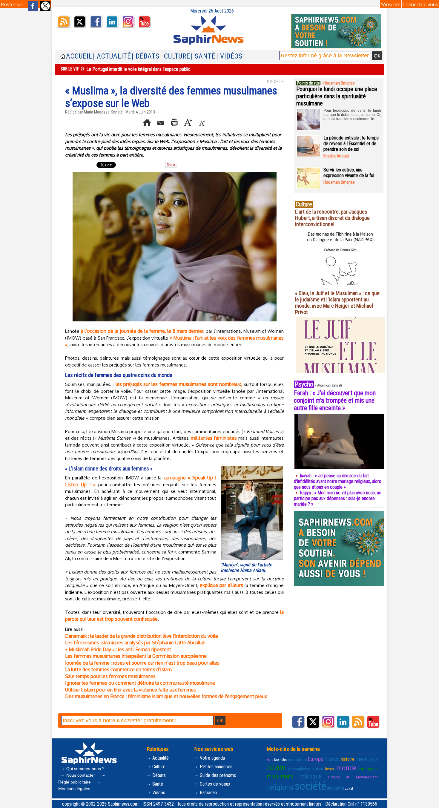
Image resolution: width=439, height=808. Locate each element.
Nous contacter (80, 775)
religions (280, 787)
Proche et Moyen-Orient (353, 777)
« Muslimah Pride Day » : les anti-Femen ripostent (118, 649)
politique (311, 776)
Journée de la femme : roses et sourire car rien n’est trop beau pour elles (142, 663)
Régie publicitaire (75, 782)
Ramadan (208, 792)
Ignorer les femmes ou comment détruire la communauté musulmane (140, 683)
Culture (158, 766)
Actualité (160, 758)
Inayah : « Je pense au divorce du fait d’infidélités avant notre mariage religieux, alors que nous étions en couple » (337, 481)
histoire (347, 759)
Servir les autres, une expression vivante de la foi (348, 172)
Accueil (79, 56)
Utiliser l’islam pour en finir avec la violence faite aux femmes (130, 690)
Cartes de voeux (214, 784)
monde (346, 767)
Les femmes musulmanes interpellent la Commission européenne (136, 656)
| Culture (175, 56)
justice (317, 769)
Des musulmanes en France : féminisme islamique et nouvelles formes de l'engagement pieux (166, 696)
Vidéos (158, 792)
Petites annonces (215, 766)
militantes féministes (214, 438)
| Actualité (112, 56)
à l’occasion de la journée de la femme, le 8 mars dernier (142, 331)
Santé (157, 784)
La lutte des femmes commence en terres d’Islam (118, 669)
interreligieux (367, 759)
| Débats (145, 56)
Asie (270, 760)
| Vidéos (229, 56)
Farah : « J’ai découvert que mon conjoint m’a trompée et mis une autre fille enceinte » (335, 400)
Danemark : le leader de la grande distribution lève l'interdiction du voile (141, 636)
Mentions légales (74, 788)
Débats (158, 775)
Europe (315, 758)
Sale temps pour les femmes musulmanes (110, 676)
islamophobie (299, 769)
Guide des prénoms (217, 775)
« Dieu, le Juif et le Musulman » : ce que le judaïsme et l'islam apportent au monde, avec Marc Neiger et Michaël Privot (337, 302)
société (310, 786)
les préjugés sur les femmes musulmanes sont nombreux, (179, 384)
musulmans (280, 776)
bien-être (280, 760)
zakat (349, 788)
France (332, 758)
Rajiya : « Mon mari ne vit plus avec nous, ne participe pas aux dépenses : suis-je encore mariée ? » (337, 498)
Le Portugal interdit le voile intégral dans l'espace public (138, 69)
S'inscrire (390, 4)
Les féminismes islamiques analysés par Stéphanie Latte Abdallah (135, 643)
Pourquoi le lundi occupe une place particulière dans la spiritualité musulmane (336, 96)
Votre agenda (212, 758)
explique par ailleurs (221, 585)
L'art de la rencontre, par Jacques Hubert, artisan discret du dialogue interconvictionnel (332, 217)
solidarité (335, 788)
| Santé (203, 56)
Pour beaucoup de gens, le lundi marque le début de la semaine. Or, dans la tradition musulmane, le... (352, 114)
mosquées (368, 769)
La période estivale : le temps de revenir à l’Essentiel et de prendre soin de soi (351, 143)
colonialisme (297, 760)
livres (329, 769)
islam (276, 767)
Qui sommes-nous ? (85, 768)
